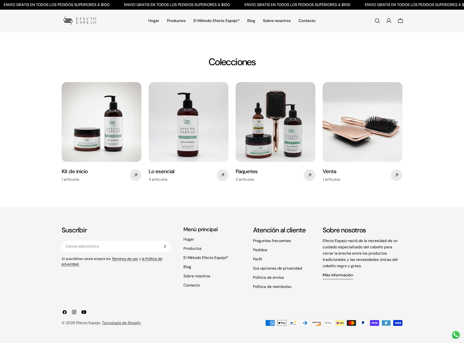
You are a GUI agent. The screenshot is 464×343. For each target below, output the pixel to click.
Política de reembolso (272, 286)
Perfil (257, 259)
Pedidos (260, 249)
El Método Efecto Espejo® (205, 257)
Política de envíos (268, 277)
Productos (192, 248)
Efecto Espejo (88, 322)
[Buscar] (377, 21)
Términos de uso (125, 259)
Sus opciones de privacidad (277, 268)
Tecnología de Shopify (121, 322)
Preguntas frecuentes (272, 240)
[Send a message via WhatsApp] (456, 335)
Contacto (191, 285)
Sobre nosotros (196, 276)
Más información (338, 275)
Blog (187, 266)
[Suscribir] (165, 246)
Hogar (188, 239)
